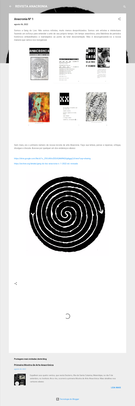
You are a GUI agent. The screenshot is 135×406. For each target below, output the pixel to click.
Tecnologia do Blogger (69, 399)
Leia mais (116, 387)
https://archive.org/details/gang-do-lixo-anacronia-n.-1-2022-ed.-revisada (46, 163)
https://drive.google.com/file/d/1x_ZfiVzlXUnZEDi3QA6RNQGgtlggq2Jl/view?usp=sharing (52, 158)
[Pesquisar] (124, 7)
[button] (119, 19)
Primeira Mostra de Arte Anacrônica (34, 365)
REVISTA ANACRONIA (31, 6)
